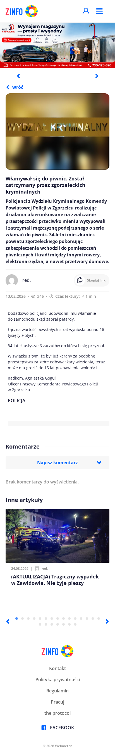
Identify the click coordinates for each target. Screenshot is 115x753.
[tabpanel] (57, 45)
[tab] (16, 618)
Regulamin (57, 691)
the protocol (57, 713)
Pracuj (57, 702)
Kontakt (57, 668)
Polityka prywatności (57, 679)
